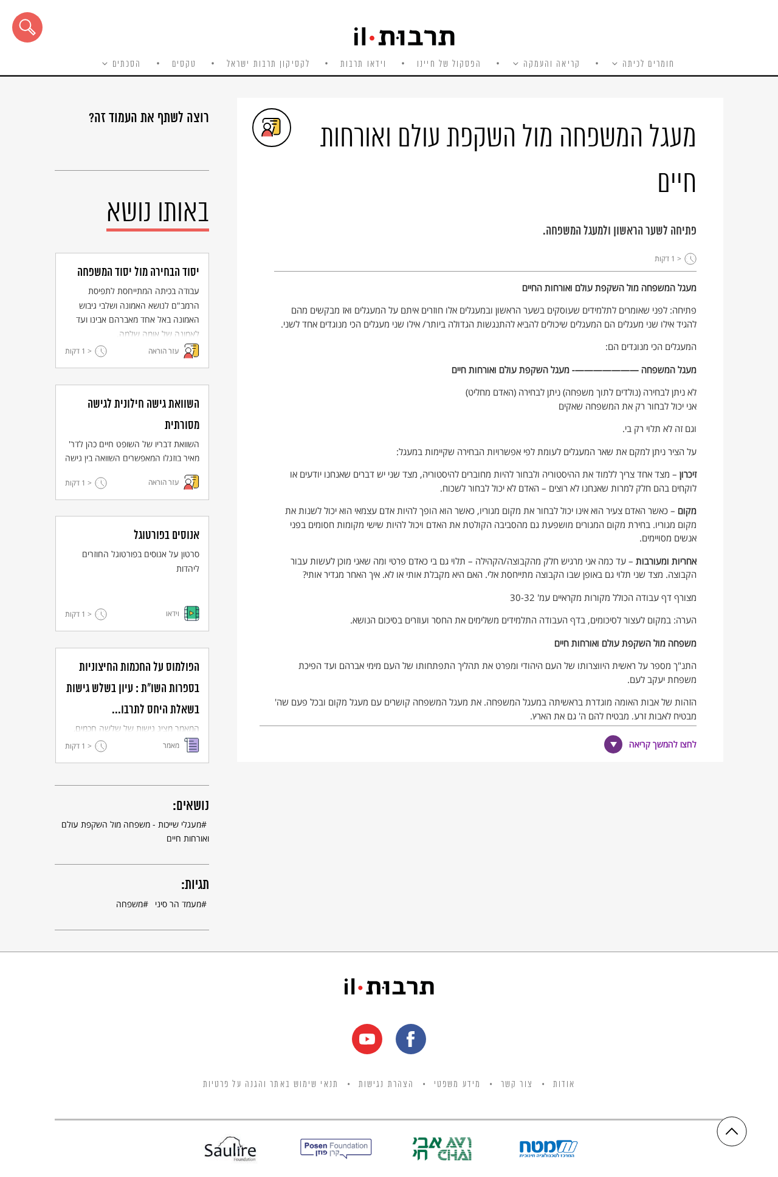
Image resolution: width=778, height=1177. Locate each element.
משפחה (129, 904)
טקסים (184, 64)
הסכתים (127, 64)
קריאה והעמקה (551, 64)
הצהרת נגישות (386, 1084)
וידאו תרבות (363, 64)
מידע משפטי (457, 1084)
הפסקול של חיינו (449, 64)
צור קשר (517, 1084)
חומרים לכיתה (648, 64)
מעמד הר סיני (178, 904)
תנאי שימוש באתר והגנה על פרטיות (271, 1084)
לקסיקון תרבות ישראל (268, 64)
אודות (564, 1084)
